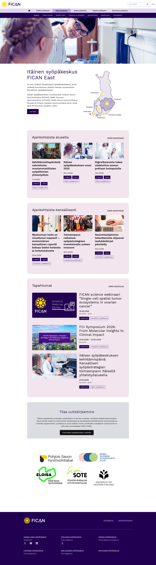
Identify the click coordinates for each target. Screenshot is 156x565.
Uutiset (44, 183)
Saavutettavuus (125, 520)
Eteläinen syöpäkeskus (71, 537)
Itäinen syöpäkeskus (40, 187)
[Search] (147, 4)
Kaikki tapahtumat (116, 286)
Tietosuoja (108, 520)
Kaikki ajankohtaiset (115, 138)
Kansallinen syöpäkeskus (41, 263)
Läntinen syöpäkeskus (33, 550)
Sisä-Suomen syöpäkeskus (72, 550)
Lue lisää (33, 111)
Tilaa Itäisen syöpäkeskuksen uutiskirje (76, 432)
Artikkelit (36, 183)
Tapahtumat (84, 318)
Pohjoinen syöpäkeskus (108, 550)
